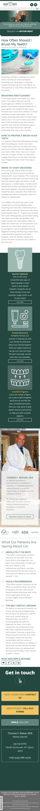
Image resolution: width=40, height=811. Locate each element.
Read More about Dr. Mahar (20, 517)
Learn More (20, 302)
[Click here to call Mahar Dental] (32, 4)
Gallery (20, 722)
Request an (20, 31)
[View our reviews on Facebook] (8, 662)
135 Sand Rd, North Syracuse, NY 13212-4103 (20, 747)
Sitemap (23, 796)
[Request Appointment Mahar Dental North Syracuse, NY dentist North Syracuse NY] (20, 680)
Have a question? (20, 696)
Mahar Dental (20, 792)
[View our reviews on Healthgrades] (3, 662)
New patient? (20, 710)
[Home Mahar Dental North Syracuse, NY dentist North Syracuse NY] (11, 4)
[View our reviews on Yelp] (13, 662)
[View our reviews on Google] (18, 662)
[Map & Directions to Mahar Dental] (35, 5)
